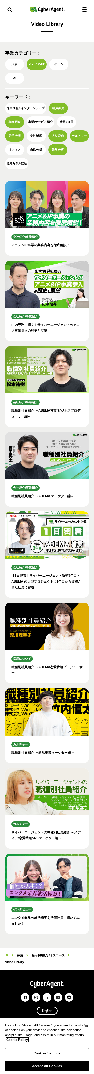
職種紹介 (15, 122)
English (47, 1011)
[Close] (85, 1025)
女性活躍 (36, 136)
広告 (15, 64)
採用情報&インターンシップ (26, 108)
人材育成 (58, 136)
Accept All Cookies (47, 1066)
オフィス (15, 149)
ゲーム (58, 64)
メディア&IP (36, 64)
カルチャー (79, 136)
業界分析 (58, 149)
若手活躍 (15, 136)
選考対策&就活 (17, 163)
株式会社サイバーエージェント (47, 9)
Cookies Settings (47, 1053)
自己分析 (36, 149)
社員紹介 (58, 108)
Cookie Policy (17, 1040)
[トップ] (7, 955)
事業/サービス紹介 (40, 122)
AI (14, 78)
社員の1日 (66, 122)
